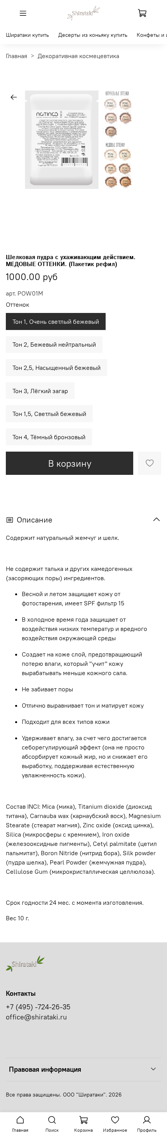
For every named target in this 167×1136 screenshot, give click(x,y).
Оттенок (17, 304)
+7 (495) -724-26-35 (38, 1007)
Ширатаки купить (27, 34)
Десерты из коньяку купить (92, 34)
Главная (16, 56)
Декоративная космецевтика (78, 56)
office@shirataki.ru (36, 1017)
